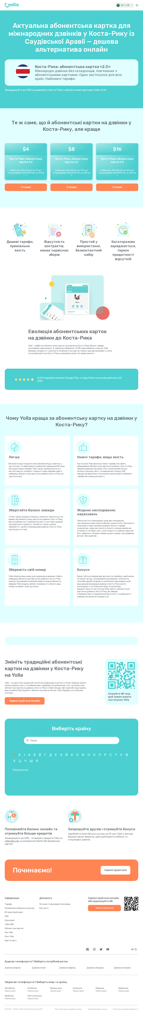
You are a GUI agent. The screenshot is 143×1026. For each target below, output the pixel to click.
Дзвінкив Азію (39, 968)
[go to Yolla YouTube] (107, 949)
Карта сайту (11, 940)
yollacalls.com (12, 841)
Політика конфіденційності (125, 1009)
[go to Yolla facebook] (87, 949)
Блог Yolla (9, 936)
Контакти (43, 908)
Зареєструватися (115, 870)
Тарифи (8, 904)
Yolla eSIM (9, 924)
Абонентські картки (14, 928)
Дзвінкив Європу (13, 968)
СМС (7, 916)
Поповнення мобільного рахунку (20, 908)
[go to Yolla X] (101, 949)
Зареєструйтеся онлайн (24, 700)
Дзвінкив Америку (95, 968)
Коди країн (10, 920)
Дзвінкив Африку (67, 968)
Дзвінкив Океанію (122, 968)
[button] (124, 5)
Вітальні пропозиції (14, 912)
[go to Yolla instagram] (94, 949)
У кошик (26, 187)
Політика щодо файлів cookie (68, 1009)
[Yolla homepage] (12, 5)
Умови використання (97, 1009)
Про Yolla (9, 932)
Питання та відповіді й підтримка (54, 904)
